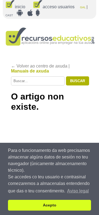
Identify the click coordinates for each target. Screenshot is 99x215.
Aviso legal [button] (78, 191)
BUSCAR (77, 81)
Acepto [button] (49, 205)
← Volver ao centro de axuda (39, 66)
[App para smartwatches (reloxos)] (37, 12)
